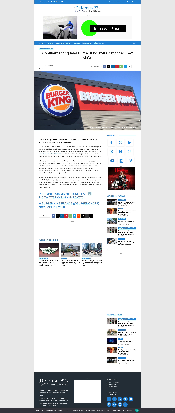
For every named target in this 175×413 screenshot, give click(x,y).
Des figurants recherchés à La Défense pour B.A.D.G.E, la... (127, 212)
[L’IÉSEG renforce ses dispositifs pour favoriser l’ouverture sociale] (112, 241)
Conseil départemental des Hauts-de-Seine (126, 228)
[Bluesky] (51, 1)
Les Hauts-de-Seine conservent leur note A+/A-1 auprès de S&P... (126, 232)
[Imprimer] (87, 216)
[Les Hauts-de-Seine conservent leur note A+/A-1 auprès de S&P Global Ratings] (112, 230)
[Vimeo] (62, 1)
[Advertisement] (72, 226)
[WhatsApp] (121, 66)
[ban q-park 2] (87, 27)
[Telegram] (125, 66)
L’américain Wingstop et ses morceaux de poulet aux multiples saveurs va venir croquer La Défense (48, 263)
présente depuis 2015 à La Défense (50, 154)
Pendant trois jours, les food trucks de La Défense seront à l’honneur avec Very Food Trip (92, 263)
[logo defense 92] (87, 9)
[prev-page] (108, 249)
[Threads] (48, 1)
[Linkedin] (45, 1)
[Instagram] (53, 1)
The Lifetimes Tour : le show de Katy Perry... (125, 342)
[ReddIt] (78, 216)
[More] (130, 66)
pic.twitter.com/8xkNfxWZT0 (61, 197)
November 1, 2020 (52, 207)
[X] (108, 66)
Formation (121, 239)
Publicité (41, 48)
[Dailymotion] (59, 1)
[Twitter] (43, 1)
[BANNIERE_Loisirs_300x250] (121, 178)
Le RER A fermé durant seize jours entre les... (126, 222)
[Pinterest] (117, 66)
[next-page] (111, 249)
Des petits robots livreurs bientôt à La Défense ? (127, 333)
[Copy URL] (91, 216)
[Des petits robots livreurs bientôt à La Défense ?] (112, 332)
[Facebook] (40, 1)
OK (137, 410)
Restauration (49, 48)
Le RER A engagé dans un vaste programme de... (126, 203)
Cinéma (120, 208)
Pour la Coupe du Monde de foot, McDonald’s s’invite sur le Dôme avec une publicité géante (70, 263)
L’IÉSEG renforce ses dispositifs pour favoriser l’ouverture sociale (127, 243)
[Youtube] (56, 1)
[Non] (173, 410)
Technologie (122, 330)
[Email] (83, 216)
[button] (134, 43)
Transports (122, 199)
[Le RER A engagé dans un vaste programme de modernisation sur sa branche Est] (112, 202)
